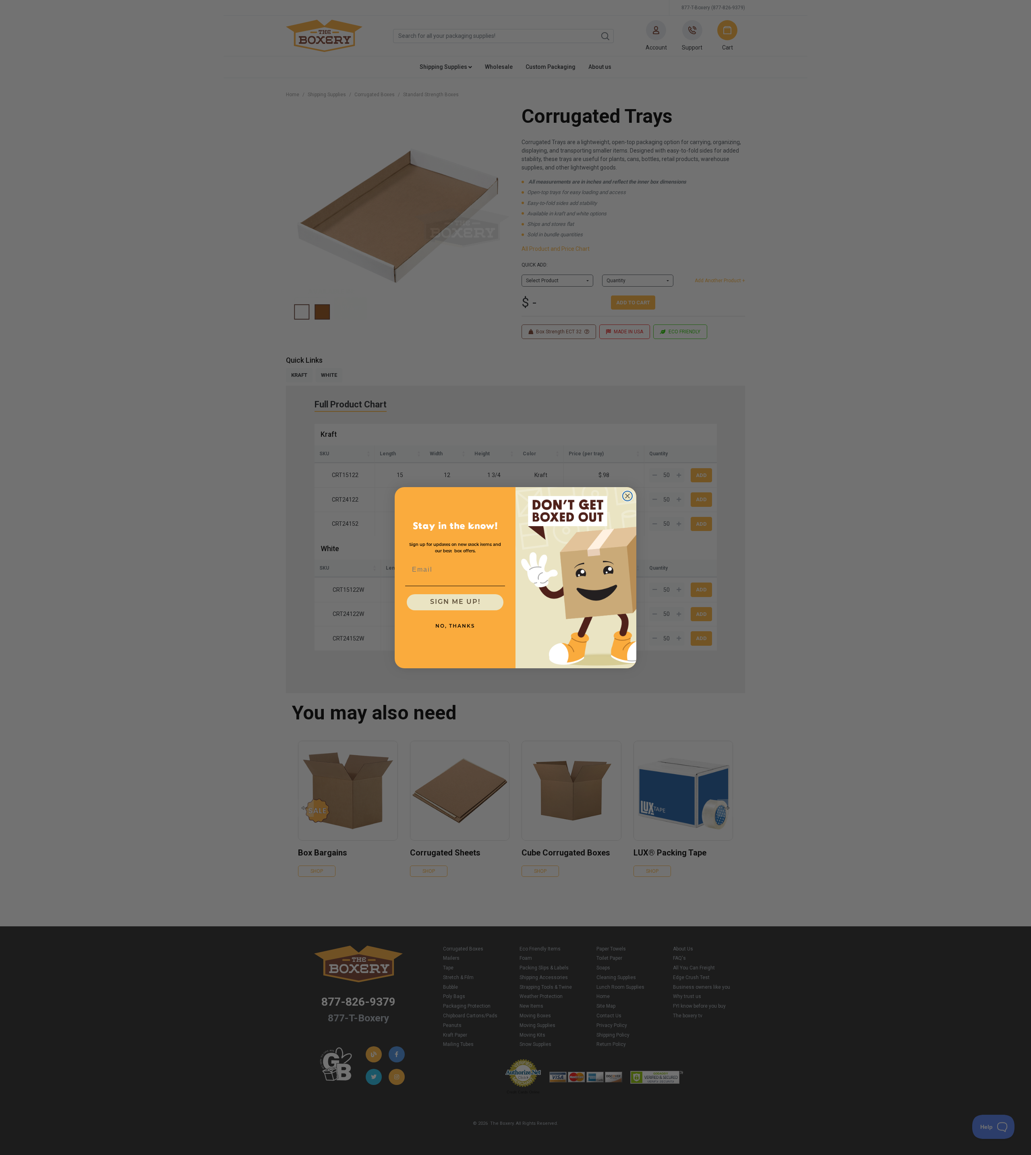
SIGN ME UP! (455, 602)
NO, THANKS (455, 626)
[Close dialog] (627, 496)
